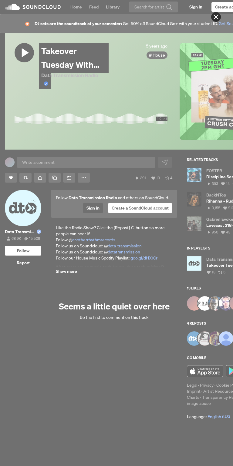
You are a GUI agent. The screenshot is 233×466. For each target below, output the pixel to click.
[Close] (216, 17)
